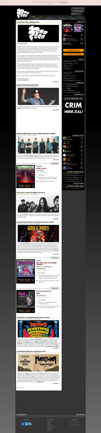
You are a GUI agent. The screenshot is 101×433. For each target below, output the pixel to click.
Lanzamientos (50, 426)
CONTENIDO (36, 18)
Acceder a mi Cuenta (78, 10)
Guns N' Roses (26, 243)
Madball (36, 342)
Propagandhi (26, 342)
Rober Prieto (34, 86)
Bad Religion (50, 346)
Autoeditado (45, 172)
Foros (48, 430)
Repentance (66, 61)
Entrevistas (49, 424)
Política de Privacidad (74, 424)
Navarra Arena (40, 381)
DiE (79, 173)
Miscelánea (49, 429)
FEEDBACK (62, 18)
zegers (80, 179)
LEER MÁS (55, 81)
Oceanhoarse (66, 68)
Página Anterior (21, 387)
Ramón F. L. (34, 23)
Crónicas (49, 425)
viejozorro (81, 175)
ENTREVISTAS (79, 94)
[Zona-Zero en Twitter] (26, 423)
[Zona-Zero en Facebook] (22, 423)
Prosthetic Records (46, 297)
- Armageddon (75, 63)
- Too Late (73, 74)
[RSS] (29, 423)
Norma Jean (66, 67)
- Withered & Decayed (73, 61)
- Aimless (70, 73)
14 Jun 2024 (39, 270)
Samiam (65, 65)
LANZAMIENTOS (21, 414)
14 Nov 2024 (39, 172)
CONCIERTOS (80, 414)
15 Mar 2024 (39, 297)
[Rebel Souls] (67, 32)
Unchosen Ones (67, 74)
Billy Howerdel (67, 78)
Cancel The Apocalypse (69, 80)
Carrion (65, 76)
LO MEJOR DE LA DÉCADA (73, 54)
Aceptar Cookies (49, 4)
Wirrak (80, 177)
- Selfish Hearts (73, 78)
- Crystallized (70, 65)
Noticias (49, 421)
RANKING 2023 (73, 50)
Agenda (49, 428)
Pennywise (19, 342)
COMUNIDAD (49, 18)
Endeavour (66, 73)
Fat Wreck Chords (46, 270)
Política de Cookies (74, 425)
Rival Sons (56, 249)
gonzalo (81, 181)
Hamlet (25, 214)
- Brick (71, 68)
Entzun (56, 345)
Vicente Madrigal (36, 223)
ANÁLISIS (80, 22)
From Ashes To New (68, 63)
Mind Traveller (29, 155)
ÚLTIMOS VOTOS (78, 135)
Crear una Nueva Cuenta (78, 11)
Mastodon (19, 108)
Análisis (49, 423)
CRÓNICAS (80, 83)
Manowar (28, 374)
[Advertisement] (50, 11)
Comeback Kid (42, 342)
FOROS (73, 18)
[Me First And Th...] (78, 32)
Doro (34, 377)
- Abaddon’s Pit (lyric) (71, 76)
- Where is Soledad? (78, 80)
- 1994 (70, 67)
